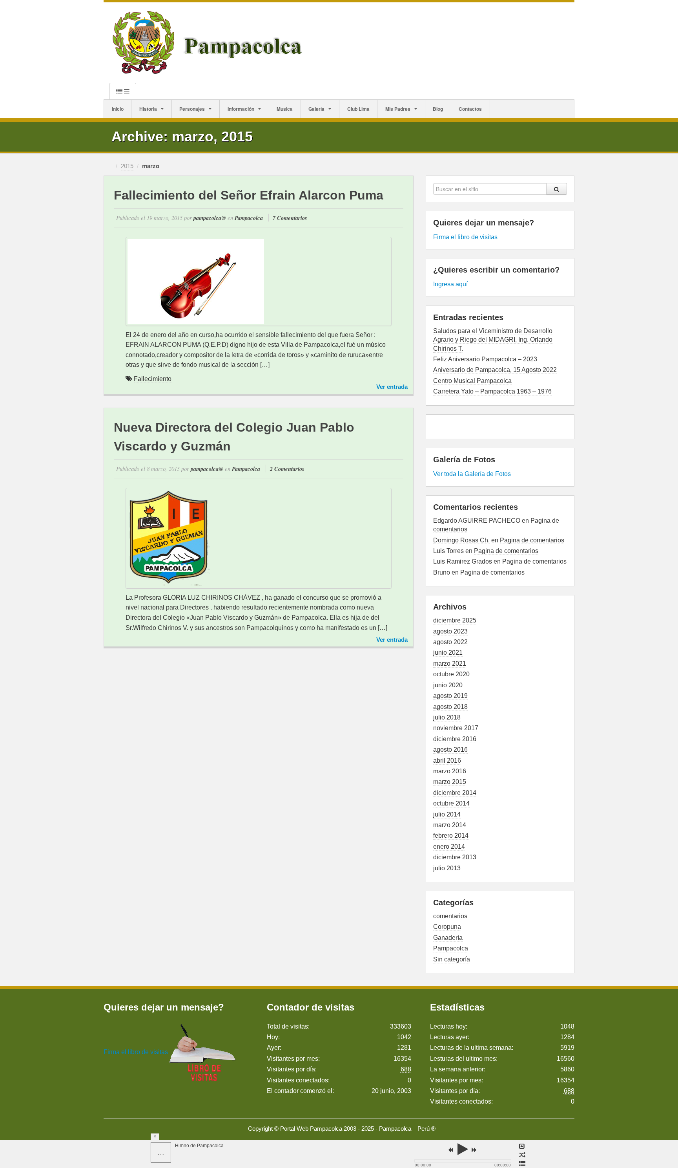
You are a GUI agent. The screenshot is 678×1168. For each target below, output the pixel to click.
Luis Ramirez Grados (462, 561)
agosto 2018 (450, 706)
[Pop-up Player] (522, 1146)
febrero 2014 (450, 835)
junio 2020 (448, 685)
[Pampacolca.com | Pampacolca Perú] (208, 42)
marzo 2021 (449, 663)
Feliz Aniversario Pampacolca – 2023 (485, 359)
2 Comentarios (287, 469)
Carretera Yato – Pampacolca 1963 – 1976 (492, 391)
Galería (316, 108)
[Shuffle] (522, 1155)
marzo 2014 (449, 825)
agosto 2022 (450, 642)
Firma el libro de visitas (465, 237)
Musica (285, 108)
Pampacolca (249, 218)
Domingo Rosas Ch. (461, 540)
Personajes (192, 108)
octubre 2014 (451, 803)
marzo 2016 (449, 771)
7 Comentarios (290, 218)
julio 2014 (447, 814)
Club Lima (358, 108)
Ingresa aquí (450, 284)
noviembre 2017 (455, 728)
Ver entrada (392, 387)
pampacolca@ (209, 218)
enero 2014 (449, 846)
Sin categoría (451, 959)
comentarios (450, 916)
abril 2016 (447, 760)
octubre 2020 (451, 674)
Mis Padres (397, 108)
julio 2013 (447, 868)
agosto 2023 (450, 631)
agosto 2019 (450, 695)
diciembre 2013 (454, 857)
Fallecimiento (152, 378)
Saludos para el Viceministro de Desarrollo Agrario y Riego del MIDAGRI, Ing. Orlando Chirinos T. (492, 340)
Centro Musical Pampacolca (472, 380)
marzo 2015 (449, 781)
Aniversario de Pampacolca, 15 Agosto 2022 (495, 369)
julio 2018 (447, 717)
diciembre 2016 (454, 739)
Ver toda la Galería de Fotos (472, 473)
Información (241, 108)
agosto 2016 (450, 749)
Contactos (470, 108)
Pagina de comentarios (532, 540)
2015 (127, 166)
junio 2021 (448, 652)
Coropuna (447, 926)
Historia (148, 108)
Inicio (118, 108)
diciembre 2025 (454, 620)
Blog (438, 108)
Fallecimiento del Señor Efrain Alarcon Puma (248, 195)
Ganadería (448, 937)
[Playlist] (522, 1163)
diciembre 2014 (454, 792)
